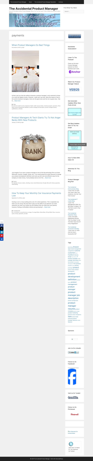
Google (44, 182)
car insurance (16, 212)
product (76, 268)
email (76, 253)
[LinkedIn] (1, 232)
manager (70, 260)
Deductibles (42, 212)
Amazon (20, 182)
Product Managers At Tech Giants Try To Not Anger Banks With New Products (36, 118)
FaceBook (71, 255)
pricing (76, 265)
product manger (76, 311)
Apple (69, 249)
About (30, 2)
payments (55, 105)
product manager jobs (73, 300)
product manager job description (36, 107)
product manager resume (51, 107)
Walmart (70, 322)
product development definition (22, 107)
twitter (79, 320)
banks (23, 182)
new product (71, 262)
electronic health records (19, 105)
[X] (1, 228)
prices (73, 265)
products (70, 314)
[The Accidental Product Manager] (72, 384)
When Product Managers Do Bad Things (31, 45)
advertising (70, 247)
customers (71, 253)
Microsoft (49, 182)
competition (71, 250)
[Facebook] (1, 225)
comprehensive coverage (26, 212)
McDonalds (75, 260)
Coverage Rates (35, 212)
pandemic (70, 265)
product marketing (73, 312)
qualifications (15, 108)
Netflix (79, 260)
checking (28, 182)
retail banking (15, 184)
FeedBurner (74, 148)
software (20, 108)
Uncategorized (16, 210)
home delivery (74, 256)
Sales (14, 104)
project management (76, 314)
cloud (31, 182)
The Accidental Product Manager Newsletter (45, 2)
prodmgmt (70, 267)
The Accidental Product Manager (18, 2)
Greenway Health (29, 105)
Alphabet (15, 182)
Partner (15, 181)
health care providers (38, 105)
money (16, 213)
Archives (61, 2)
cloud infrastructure (37, 182)
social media (75, 316)
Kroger (79, 258)
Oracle (53, 182)
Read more (17, 100)
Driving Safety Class (50, 212)
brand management (76, 249)
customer (77, 250)
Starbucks (75, 320)
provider (26, 213)
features (76, 255)
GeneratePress (59, 458)
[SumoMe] (1, 239)
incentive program (48, 105)
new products (77, 263)
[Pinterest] (1, 235)
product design (71, 269)
